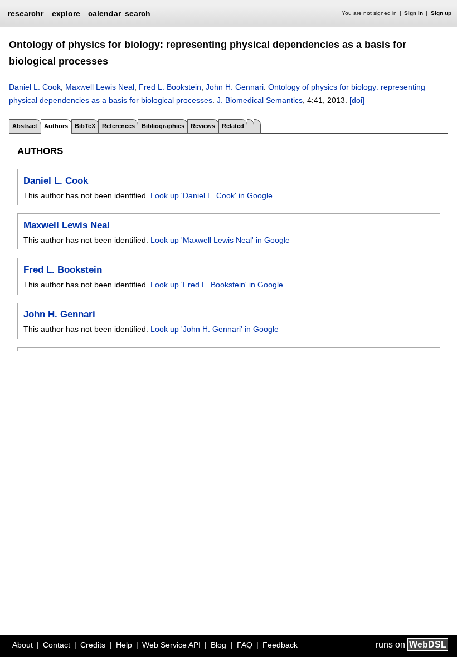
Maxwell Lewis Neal (99, 86)
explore (66, 13)
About (22, 644)
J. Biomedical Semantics (260, 100)
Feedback (280, 644)
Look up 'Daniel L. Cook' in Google (211, 195)
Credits (92, 644)
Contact (56, 644)
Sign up (441, 13)
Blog (218, 644)
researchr (25, 13)
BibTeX (85, 125)
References (118, 125)
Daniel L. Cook (35, 86)
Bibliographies (163, 125)
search (137, 13)
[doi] (356, 100)
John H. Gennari (235, 86)
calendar (104, 13)
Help (124, 644)
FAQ (244, 644)
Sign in (413, 13)
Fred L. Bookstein (170, 86)
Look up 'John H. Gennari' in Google (214, 329)
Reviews (203, 125)
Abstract (24, 125)
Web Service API (171, 644)
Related (233, 125)
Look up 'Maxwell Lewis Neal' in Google (220, 240)
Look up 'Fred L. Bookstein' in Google (216, 284)
